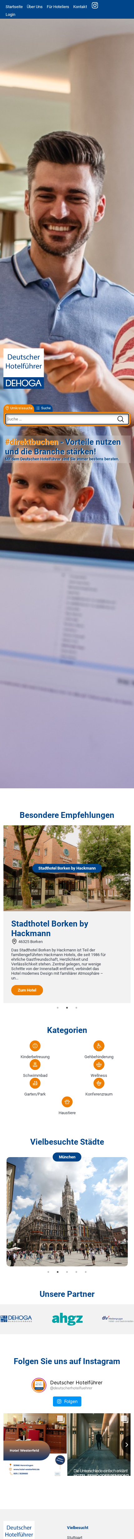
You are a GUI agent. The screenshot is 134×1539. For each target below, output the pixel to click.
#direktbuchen (31, 442)
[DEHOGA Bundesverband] (23, 1319)
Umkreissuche (21, 408)
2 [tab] (67, 1008)
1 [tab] (58, 1008)
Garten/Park (35, 1094)
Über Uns (35, 6)
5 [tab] (86, 1272)
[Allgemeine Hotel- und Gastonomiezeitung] (67, 1319)
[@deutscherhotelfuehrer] (39, 1385)
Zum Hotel (27, 990)
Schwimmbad (35, 1075)
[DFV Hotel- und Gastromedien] (111, 1319)
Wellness (99, 1075)
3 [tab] (76, 1008)
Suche (46, 408)
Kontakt (80, 6)
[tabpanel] (67, 914)
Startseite (14, 6)
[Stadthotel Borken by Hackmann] (67, 910)
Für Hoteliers (58, 6)
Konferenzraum (98, 1094)
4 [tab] (76, 1272)
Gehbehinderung (98, 1056)
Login (10, 14)
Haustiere (67, 1112)
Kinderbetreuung (35, 1056)
